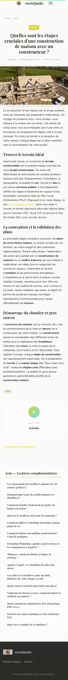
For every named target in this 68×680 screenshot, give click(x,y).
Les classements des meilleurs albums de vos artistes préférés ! (32, 485)
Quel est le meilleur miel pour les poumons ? (32, 515)
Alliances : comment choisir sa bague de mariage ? (29, 556)
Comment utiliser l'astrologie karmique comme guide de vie (33, 524)
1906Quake (34, 3)
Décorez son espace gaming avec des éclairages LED (33, 615)
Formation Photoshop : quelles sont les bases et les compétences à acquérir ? (33, 545)
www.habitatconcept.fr (21, 204)
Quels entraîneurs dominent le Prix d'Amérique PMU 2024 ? (33, 605)
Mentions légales (12, 661)
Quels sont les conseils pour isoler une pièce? (32, 585)
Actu (16, 18)
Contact (28, 661)
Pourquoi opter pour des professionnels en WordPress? (30, 496)
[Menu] (50, 3)
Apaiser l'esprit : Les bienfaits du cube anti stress (30, 566)
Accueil (7, 18)
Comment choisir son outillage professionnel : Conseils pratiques (32, 535)
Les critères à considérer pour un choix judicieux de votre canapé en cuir (28, 577)
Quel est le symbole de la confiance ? (27, 624)
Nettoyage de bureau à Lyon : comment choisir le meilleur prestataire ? (34, 594)
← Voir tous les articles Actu (19, 446)
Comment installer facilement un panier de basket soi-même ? (31, 506)
